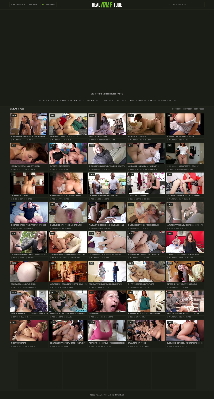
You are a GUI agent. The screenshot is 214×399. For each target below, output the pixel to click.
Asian (54, 258)
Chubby (153, 101)
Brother (73, 101)
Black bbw (102, 101)
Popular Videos (18, 5)
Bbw (64, 101)
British (22, 258)
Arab (63, 140)
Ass (14, 169)
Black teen (129, 101)
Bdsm (15, 258)
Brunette (66, 346)
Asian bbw (63, 258)
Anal (24, 140)
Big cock (147, 199)
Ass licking (22, 169)
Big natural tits (151, 169)
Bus (69, 140)
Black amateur (87, 101)
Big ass (99, 287)
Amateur (45, 101)
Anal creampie (30, 287)
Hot (174, 109)
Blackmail (115, 101)
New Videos (34, 5)
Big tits (32, 169)
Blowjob (66, 169)
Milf (191, 169)
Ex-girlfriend (166, 101)
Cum (102, 228)
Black (55, 101)
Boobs (31, 140)
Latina (113, 140)
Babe (30, 199)
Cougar (29, 317)
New (184, 109)
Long (196, 109)
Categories (50, 5)
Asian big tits (74, 258)
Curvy (108, 228)
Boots (71, 287)
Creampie (142, 101)
